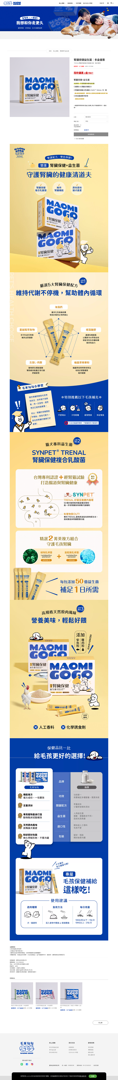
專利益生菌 (52, 1050)
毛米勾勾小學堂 (87, 3)
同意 (92, 1076)
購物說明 (90, 1052)
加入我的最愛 (80, 138)
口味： (75, 117)
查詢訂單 (102, 3)
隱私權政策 (82, 1076)
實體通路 (90, 1050)
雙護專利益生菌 (64, 51)
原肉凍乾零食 (53, 1052)
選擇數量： (77, 130)
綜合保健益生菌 (54, 1047)
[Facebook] (26, 1064)
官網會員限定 (73, 1050)
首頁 (50, 51)
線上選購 (61, 3)
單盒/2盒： (77, 121)
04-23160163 (87, 1065)
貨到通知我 (91, 134)
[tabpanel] (59, 22)
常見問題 (90, 1047)
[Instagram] (32, 1064)
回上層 (100, 1023)
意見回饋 (96, 1065)
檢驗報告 (70, 3)
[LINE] (21, 1064)
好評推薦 (78, 3)
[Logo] (12, 3)
